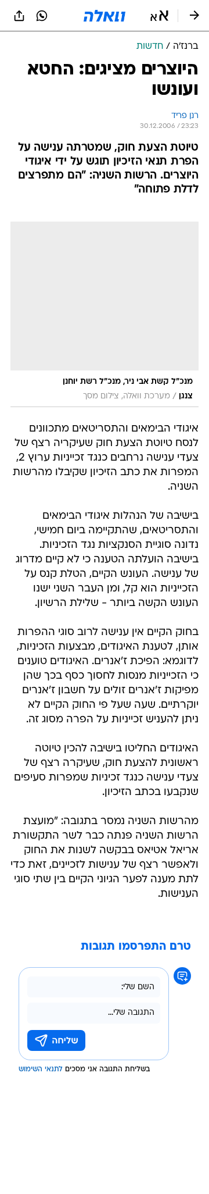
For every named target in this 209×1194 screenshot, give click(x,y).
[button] (159, 15)
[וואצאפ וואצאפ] (42, 16)
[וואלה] (104, 16)
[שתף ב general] (19, 15)
